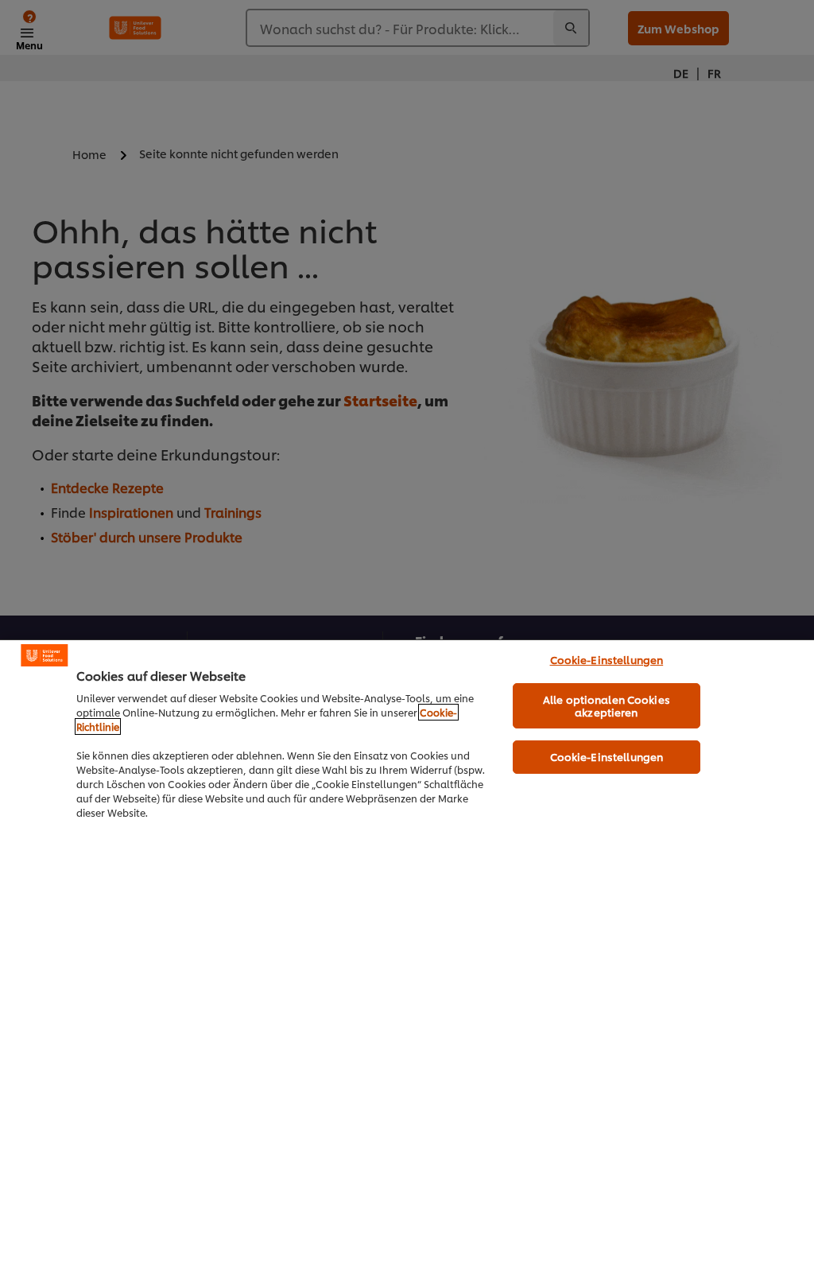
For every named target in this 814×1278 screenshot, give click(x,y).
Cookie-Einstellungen (607, 659)
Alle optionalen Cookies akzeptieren (606, 705)
